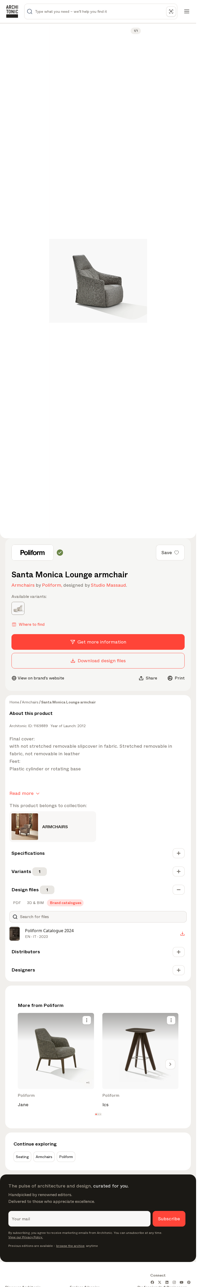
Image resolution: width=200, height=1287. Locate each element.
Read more (21, 793)
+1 (87, 1082)
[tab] (16, 902)
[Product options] (87, 1020)
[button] (96, 1114)
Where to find (32, 624)
